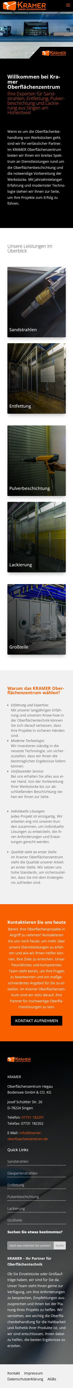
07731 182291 (33, 1117)
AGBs (51, 1379)
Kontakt (13, 1373)
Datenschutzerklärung (25, 1379)
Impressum (33, 1373)
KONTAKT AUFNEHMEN (36, 1020)
